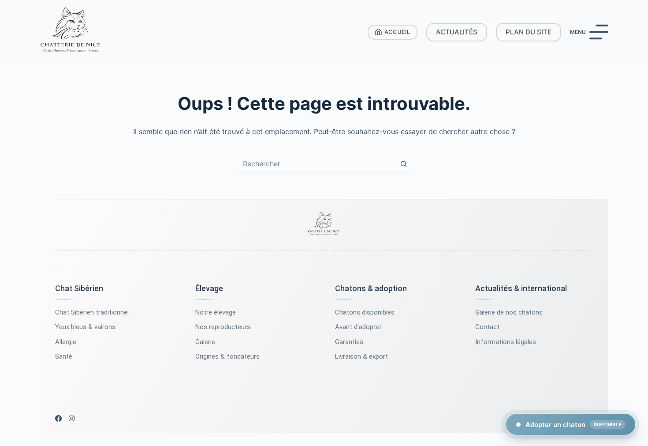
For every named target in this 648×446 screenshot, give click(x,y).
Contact (487, 327)
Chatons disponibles (365, 312)
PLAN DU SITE (528, 32)
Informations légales (505, 342)
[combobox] (315, 163)
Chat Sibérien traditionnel (92, 312)
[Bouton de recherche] (403, 163)
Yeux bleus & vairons (85, 327)
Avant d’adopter (358, 327)
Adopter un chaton (569, 424)
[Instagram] (71, 418)
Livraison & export (361, 356)
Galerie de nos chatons (509, 312)
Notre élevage (215, 312)
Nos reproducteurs (222, 327)
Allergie (65, 342)
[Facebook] (58, 418)
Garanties (349, 342)
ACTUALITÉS (456, 32)
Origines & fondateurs (227, 356)
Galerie (205, 342)
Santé (63, 356)
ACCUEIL (397, 31)
